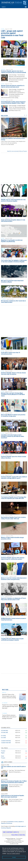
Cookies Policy (22, 834)
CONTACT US (16, 832)
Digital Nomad (5, 495)
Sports (3, 69)
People (3, 100)
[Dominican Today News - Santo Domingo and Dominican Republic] (14, 3)
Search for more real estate (13, 151)
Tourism (3, 299)
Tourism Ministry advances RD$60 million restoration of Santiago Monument (9, 716)
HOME (4, 832)
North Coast (5, 576)
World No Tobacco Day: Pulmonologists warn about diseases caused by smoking (9, 696)
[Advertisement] (14, 15)
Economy (3, 198)
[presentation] (24, 115)
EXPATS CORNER (8, 762)
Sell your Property (23, 151)
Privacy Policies (14, 834)
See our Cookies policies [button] (13, 853)
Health (3, 535)
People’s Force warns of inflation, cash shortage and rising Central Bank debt (10, 706)
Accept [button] (14, 857)
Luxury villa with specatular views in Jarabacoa (13, 138)
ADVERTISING (9, 832)
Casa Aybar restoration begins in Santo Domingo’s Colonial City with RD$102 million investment (12, 436)
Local (2, 29)
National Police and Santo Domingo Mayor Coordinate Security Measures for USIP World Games (13, 395)
